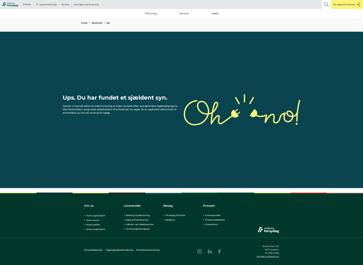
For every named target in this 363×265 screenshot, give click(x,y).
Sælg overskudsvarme (137, 220)
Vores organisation (95, 215)
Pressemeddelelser (215, 220)
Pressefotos (211, 224)
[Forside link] (10, 4)
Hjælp (214, 13)
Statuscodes (97, 23)
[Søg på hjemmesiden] (326, 4)
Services (184, 13)
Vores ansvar (92, 220)
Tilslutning (151, 13)
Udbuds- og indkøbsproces (140, 224)
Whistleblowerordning (148, 250)
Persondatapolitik (93, 250)
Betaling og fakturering (138, 215)
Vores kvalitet (93, 224)
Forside (84, 23)
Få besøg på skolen (175, 215)
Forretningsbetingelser (138, 229)
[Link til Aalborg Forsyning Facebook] (220, 251)
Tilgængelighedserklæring (119, 250)
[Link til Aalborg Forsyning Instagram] (199, 251)
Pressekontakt (212, 215)
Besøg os (170, 220)
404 (108, 23)
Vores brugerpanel (95, 229)
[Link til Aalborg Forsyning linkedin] (210, 251)
